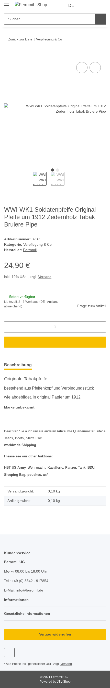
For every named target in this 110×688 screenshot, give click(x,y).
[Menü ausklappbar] (6, 3)
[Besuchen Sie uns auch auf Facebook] (9, 652)
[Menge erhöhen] (100, 327)
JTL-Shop (64, 681)
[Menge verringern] (9, 327)
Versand (44, 277)
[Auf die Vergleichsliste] (81, 67)
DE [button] (71, 5)
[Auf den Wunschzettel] (95, 67)
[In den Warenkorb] (8, 55)
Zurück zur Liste (20, 39)
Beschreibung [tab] (18, 365)
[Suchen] (100, 19)
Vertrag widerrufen (55, 634)
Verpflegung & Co (37, 244)
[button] (85, 6)
